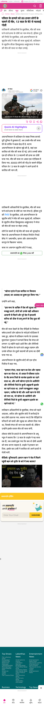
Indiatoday (17, 1)
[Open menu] (1, 10)
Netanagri (5, 664)
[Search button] (34, 6)
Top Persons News (20, 678)
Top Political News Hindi (21, 667)
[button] (40, 5)
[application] (22, 476)
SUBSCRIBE (36, 515)
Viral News (19, 682)
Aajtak (10, 1)
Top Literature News (20, 676)
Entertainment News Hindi (34, 660)
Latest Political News (20, 673)
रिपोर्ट (7, 214)
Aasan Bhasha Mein (6, 669)
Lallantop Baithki (7, 666)
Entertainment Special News (34, 665)
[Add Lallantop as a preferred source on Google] (34, 90)
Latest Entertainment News (34, 671)
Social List (5, 671)
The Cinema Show (8, 675)
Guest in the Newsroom (6, 662)
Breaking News (20, 666)
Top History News (21, 670)
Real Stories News (21, 671)
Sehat (4, 674)
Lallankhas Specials (19, 663)
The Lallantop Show (6, 658)
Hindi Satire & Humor (20, 660)
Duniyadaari (6, 660)
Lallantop (4, 1)
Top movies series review (35, 667)
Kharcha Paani (6, 667)
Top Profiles (19, 681)
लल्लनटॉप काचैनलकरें (22, 253)
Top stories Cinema (35, 663)
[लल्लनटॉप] (5, 6)
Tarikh (4, 672)
